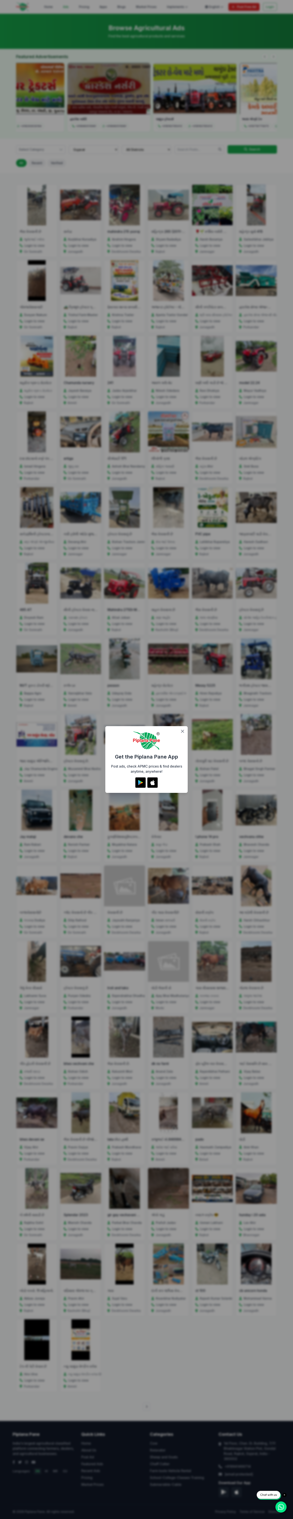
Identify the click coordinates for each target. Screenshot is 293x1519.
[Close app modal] (182, 731)
